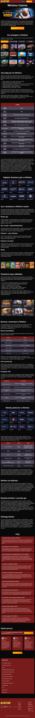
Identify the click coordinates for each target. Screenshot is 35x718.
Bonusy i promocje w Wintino (7, 676)
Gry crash (21, 41)
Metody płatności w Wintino (7, 678)
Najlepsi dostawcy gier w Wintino (8, 669)
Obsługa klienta (5, 685)
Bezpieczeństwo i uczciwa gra (7, 683)
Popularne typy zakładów (6, 674)
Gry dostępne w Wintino (6, 663)
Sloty (29, 41)
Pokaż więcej (17, 652)
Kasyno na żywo (12, 41)
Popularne (4, 41)
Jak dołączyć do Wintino (6, 665)
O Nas (3, 667)
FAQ (3, 687)
